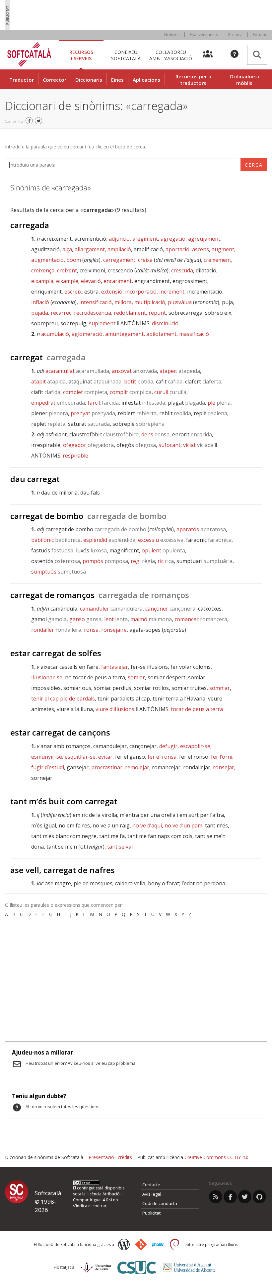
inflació (40, 302)
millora (123, 302)
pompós (105, 561)
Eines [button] (117, 79)
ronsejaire (114, 629)
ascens (200, 249)
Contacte (151, 1184)
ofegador (88, 445)
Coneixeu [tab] (126, 55)
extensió (111, 291)
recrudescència (92, 312)
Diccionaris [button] (88, 79)
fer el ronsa (162, 756)
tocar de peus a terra (197, 709)
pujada (39, 312)
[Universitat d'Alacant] (189, 1267)
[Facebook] (230, 1196)
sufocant (169, 445)
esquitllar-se (80, 756)
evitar (105, 756)
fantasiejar (114, 666)
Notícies (171, 34)
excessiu (160, 539)
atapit (48, 381)
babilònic (56, 539)
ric (166, 561)
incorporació (141, 291)
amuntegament (124, 334)
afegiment (145, 238)
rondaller (56, 629)
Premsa (235, 34)
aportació (177, 249)
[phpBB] (158, 1245)
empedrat (58, 402)
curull (170, 392)
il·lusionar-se (46, 677)
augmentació (47, 259)
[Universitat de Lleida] (95, 1267)
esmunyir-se (46, 756)
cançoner (170, 608)
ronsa (91, 629)
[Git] (141, 1244)
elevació (91, 281)
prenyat (93, 413)
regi (143, 561)
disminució (165, 323)
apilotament (161, 334)
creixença (42, 270)
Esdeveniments (204, 34)
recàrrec (61, 312)
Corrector (54, 79)
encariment (117, 281)
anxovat (134, 371)
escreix (73, 291)
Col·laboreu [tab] (170, 55)
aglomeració (87, 334)
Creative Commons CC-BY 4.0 (216, 1157)
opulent (163, 550)
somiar (136, 677)
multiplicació (149, 302)
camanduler (111, 608)
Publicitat (151, 1213)
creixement (217, 259)
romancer (200, 619)
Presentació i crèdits (110, 1157)
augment (223, 249)
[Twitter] (244, 1196)
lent (116, 619)
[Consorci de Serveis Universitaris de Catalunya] (136, 1267)
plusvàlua (180, 302)
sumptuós (58, 571)
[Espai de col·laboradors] (211, 54)
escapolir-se (195, 746)
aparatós (201, 529)
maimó (151, 619)
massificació (194, 334)
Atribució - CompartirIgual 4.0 (97, 1197)
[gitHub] (259, 1196)
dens (155, 434)
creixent (67, 270)
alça (67, 249)
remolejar (137, 767)
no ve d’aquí (147, 825)
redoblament (130, 312)
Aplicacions (146, 79)
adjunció (119, 238)
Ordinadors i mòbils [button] (244, 79)
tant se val (120, 846)
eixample (67, 281)
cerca (254, 165)
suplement (102, 323)
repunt (157, 312)
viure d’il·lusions (115, 709)
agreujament (204, 238)
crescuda (182, 270)
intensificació (95, 302)
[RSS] (215, 1196)
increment (171, 291)
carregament (119, 259)
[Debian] (175, 1244)
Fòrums (260, 34)
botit (138, 381)
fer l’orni (221, 756)
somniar (219, 688)
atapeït (180, 371)
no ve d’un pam (183, 825)
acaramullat (77, 371)
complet (85, 392)
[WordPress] (124, 1244)
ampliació (119, 249)
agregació (173, 238)
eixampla (42, 281)
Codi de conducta (159, 1203)
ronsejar (223, 767)
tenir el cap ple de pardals (63, 698)
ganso (85, 619)
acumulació (55, 334)
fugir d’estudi (47, 767)
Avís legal (151, 1194)
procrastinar (106, 767)
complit (131, 392)
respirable (75, 455)
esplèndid (109, 539)
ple (219, 402)
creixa (145, 259)
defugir (168, 746)
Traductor (21, 79)
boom (73, 259)
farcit (103, 402)
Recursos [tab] (81, 55)
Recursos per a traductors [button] (193, 79)
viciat (198, 445)
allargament (90, 249)
